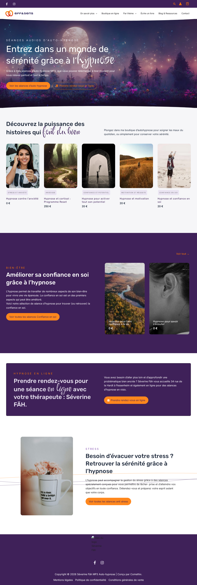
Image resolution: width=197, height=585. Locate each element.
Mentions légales (63, 579)
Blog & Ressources (168, 13)
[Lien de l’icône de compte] (180, 3)
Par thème (128, 13)
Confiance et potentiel (96, 192)
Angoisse (50, 192)
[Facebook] (6, 4)
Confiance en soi (168, 192)
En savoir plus (87, 13)
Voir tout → (182, 253)
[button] (174, 4)
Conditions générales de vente (126, 579)
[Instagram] (14, 4)
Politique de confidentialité (90, 579)
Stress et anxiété (17, 192)
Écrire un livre (147, 13)
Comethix (135, 574)
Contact (185, 13)
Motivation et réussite (133, 192)
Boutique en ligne (110, 13)
